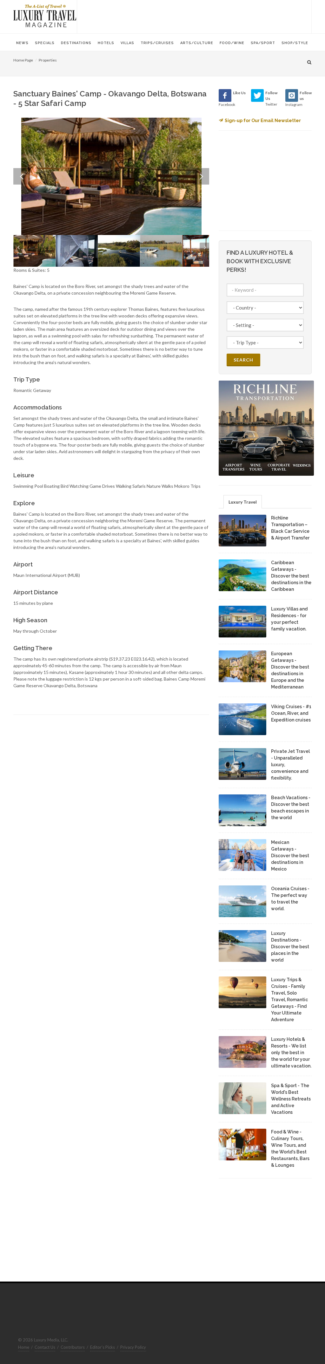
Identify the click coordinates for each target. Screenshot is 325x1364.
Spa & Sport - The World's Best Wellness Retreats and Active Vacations (291, 1099)
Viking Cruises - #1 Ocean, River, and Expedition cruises (291, 713)
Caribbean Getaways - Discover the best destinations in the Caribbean (291, 576)
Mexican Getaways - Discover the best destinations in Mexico (290, 855)
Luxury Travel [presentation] (243, 502)
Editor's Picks (102, 1347)
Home (23, 1347)
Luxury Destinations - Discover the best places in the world (290, 947)
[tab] (242, 501)
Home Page (23, 60)
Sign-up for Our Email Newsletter (263, 120)
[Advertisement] (194, 16)
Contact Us (45, 1347)
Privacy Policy (133, 1347)
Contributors (73, 1347)
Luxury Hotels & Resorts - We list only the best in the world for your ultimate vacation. (291, 1052)
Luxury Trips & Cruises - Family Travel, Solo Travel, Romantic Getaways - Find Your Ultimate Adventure (289, 999)
